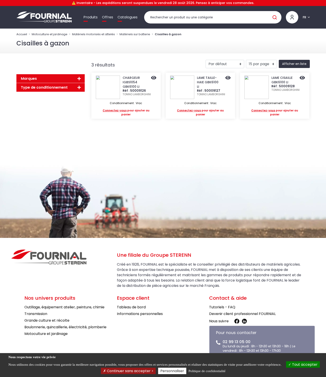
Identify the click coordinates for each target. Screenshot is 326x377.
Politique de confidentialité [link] (207, 371)
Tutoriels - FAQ (222, 307)
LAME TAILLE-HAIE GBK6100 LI (207, 82)
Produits (90, 17)
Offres (107, 17)
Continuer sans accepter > (129, 370)
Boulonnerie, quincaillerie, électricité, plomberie (65, 327)
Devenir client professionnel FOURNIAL (242, 313)
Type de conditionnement (44, 87)
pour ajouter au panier (126, 112)
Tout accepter (304, 364)
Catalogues (127, 17)
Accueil (21, 34)
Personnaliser (172, 370)
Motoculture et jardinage (49, 34)
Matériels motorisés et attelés (93, 34)
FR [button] (304, 17)
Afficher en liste (294, 64)
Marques (29, 78)
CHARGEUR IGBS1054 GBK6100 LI (131, 82)
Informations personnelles (140, 313)
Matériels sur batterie (135, 34)
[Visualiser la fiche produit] (154, 78)
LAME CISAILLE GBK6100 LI (282, 80)
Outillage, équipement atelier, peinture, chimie (64, 307)
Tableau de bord (131, 307)
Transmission (35, 313)
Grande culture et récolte (46, 320)
